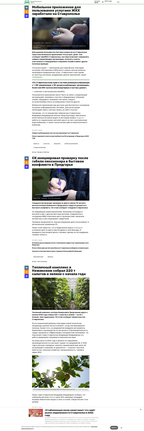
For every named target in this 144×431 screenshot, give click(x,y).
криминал (50, 257)
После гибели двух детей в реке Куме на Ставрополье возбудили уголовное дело (60, 248)
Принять (114, 427)
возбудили (78, 228)
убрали (52, 397)
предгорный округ (38, 257)
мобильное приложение (71, 143)
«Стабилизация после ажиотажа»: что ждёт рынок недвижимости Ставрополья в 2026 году (70, 413)
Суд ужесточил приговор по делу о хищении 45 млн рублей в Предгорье (57, 251)
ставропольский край (39, 147)
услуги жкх (46, 143)
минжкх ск (36, 143)
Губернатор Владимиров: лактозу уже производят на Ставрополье (55, 133)
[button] (36, 413)
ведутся (80, 118)
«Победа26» (37, 77)
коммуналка (57, 143)
